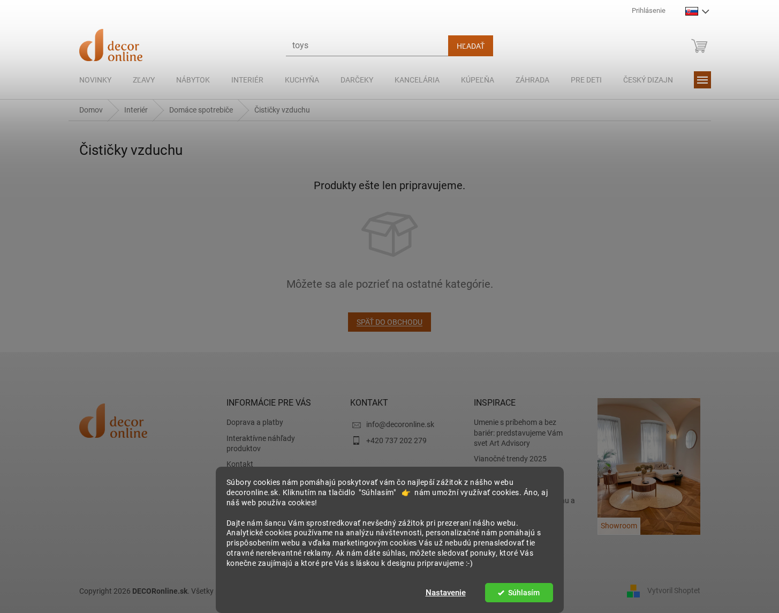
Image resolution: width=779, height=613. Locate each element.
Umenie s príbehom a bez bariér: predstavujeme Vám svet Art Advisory (518, 432)
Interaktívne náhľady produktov (260, 443)
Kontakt (239, 464)
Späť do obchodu (389, 322)
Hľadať (471, 46)
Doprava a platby (254, 422)
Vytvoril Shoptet (673, 590)
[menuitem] (95, 79)
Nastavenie (446, 592)
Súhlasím (524, 592)
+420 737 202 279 (396, 440)
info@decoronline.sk (400, 424)
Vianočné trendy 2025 (510, 458)
